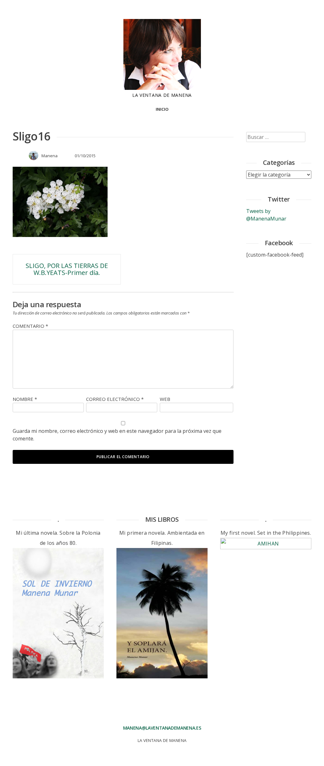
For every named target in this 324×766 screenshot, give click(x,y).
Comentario (30, 326)
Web (165, 399)
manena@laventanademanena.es (162, 728)
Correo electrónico (115, 399)
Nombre (25, 399)
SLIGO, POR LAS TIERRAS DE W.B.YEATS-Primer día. (67, 269)
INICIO (162, 109)
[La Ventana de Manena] (162, 87)
